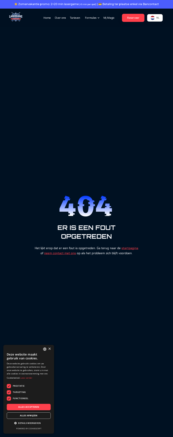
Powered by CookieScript (28, 428)
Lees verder (26, 377)
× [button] (49, 349)
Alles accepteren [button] (28, 407)
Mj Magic (109, 17)
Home (47, 17)
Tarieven (75, 17)
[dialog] (28, 389)
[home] (16, 17)
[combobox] (44, 349)
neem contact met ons (60, 253)
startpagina (129, 248)
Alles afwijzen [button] (29, 415)
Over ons (60, 17)
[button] (92, 18)
